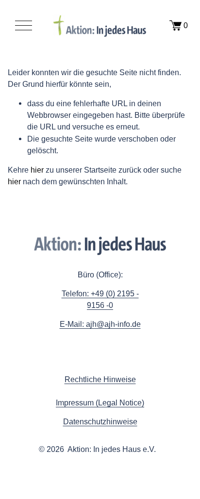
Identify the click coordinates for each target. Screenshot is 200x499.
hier (37, 169)
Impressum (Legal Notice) (100, 402)
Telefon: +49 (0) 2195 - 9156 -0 (100, 299)
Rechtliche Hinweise (100, 379)
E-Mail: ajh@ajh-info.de (100, 324)
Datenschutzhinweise (100, 421)
